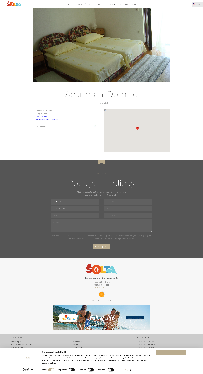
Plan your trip (115, 4)
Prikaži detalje (123, 370)
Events (134, 4)
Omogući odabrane (171, 353)
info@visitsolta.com (101, 288)
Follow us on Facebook (146, 342)
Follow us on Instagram (146, 345)
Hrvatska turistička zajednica (21, 345)
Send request (101, 247)
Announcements (79, 342)
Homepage (70, 4)
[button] (137, 128)
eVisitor (75, 345)
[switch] (72, 369)
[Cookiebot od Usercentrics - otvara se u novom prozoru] (28, 369)
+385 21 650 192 (41, 117)
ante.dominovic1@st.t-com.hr (46, 120)
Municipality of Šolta (18, 342)
